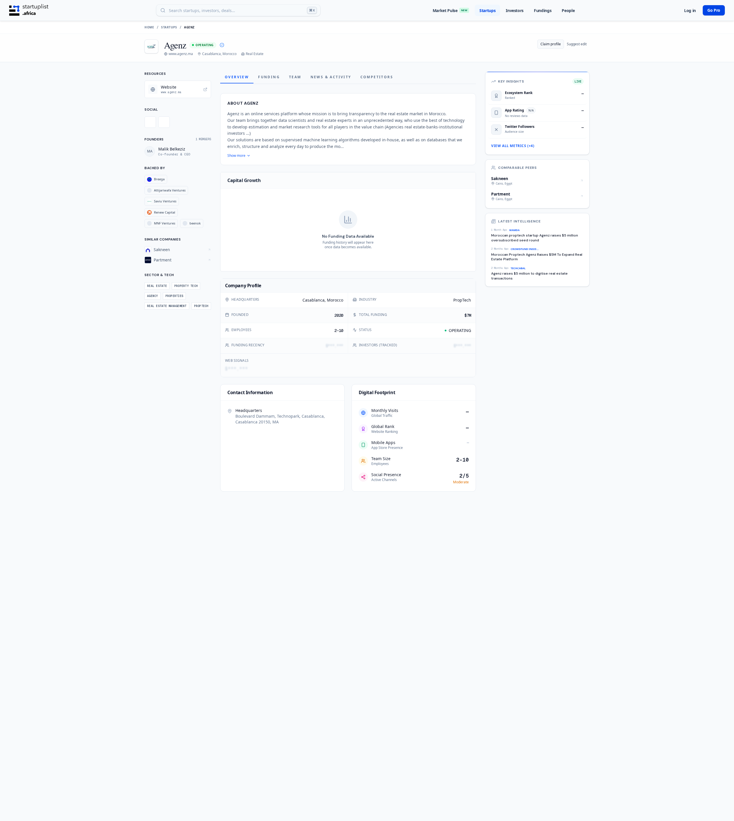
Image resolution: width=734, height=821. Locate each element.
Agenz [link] (189, 27)
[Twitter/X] (150, 122)
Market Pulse (450, 10)
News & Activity (331, 77)
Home (149, 27)
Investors (515, 10)
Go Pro (713, 10)
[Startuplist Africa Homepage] (28, 10)
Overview (237, 77)
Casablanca (313, 300)
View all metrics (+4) (512, 146)
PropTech (462, 300)
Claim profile (550, 44)
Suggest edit (577, 44)
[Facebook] (164, 122)
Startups (487, 10)
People (568, 10)
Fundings (542, 10)
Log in (690, 10)
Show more (236, 155)
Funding (269, 77)
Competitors (376, 77)
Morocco (335, 300)
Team (295, 77)
